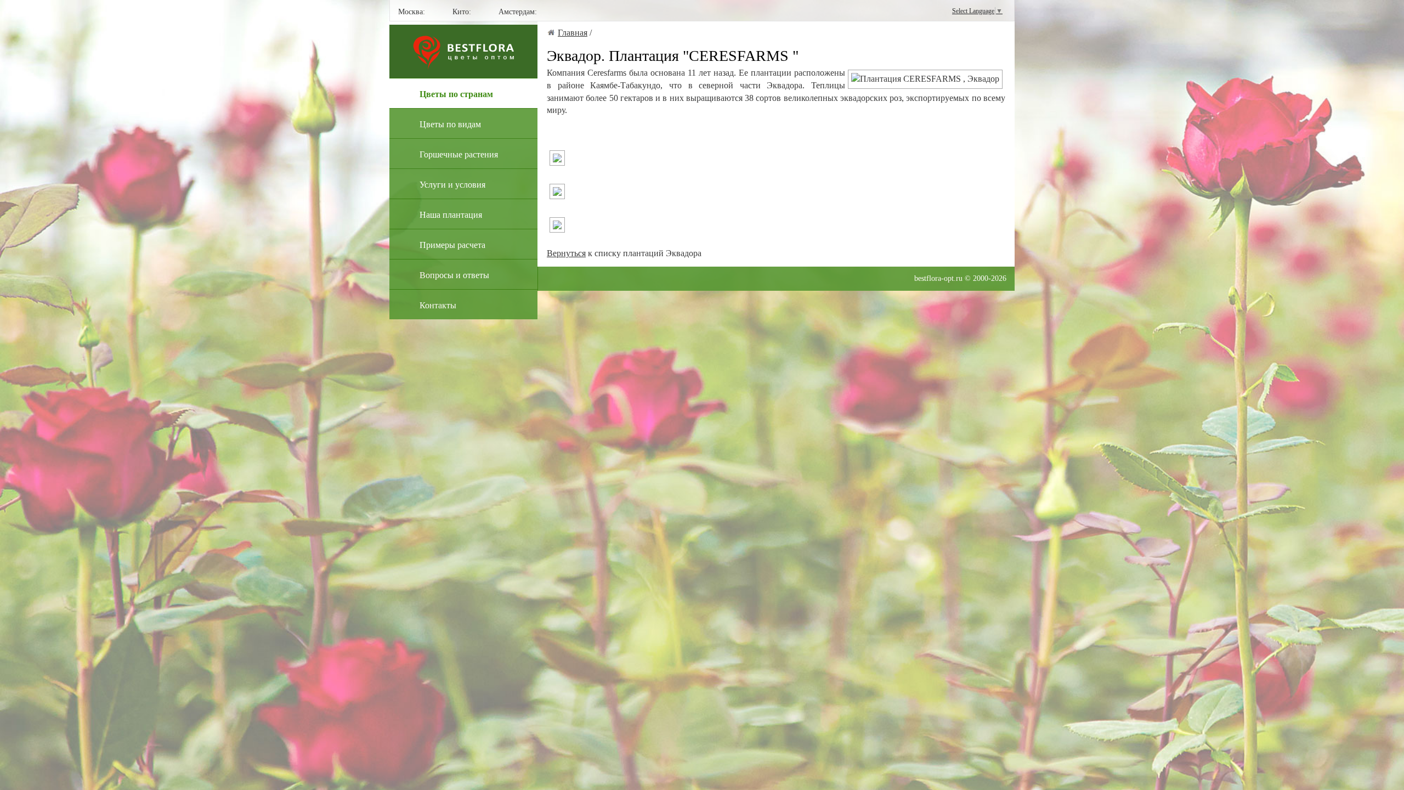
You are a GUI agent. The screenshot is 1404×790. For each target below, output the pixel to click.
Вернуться (566, 253)
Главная (572, 32)
